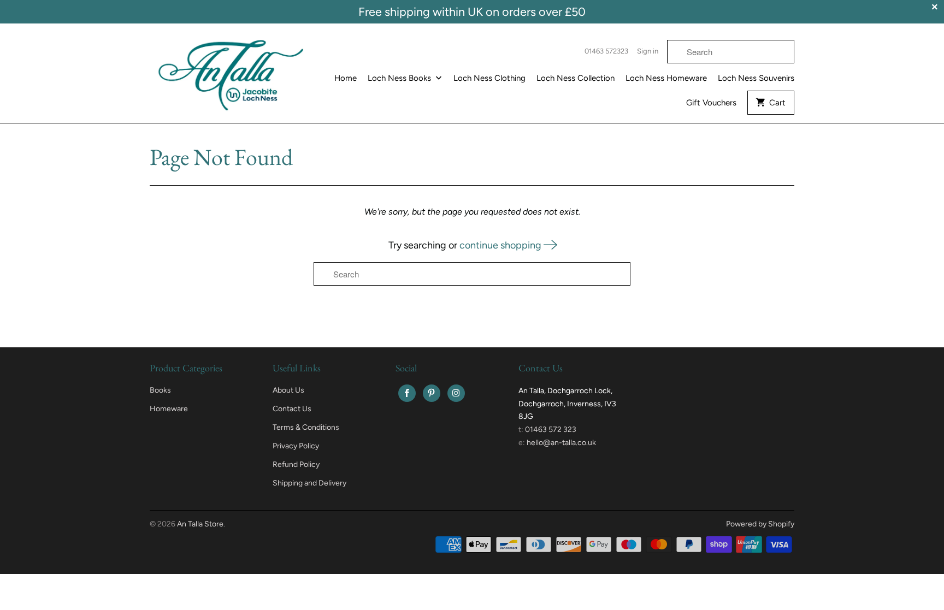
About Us (288, 390)
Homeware (169, 408)
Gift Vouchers (711, 103)
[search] (730, 51)
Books (160, 390)
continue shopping (501, 245)
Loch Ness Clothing (489, 78)
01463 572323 (606, 51)
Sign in (647, 51)
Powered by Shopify (760, 524)
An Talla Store (200, 524)
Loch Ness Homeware (666, 78)
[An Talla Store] (231, 72)
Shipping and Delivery (309, 483)
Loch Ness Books (400, 78)
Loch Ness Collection (575, 78)
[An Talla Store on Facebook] (407, 393)
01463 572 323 (550, 429)
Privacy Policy (296, 446)
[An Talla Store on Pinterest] (431, 393)
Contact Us (292, 408)
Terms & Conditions (306, 427)
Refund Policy (296, 464)
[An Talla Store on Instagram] (456, 393)
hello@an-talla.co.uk (561, 442)
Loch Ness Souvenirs (756, 78)
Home (345, 78)
